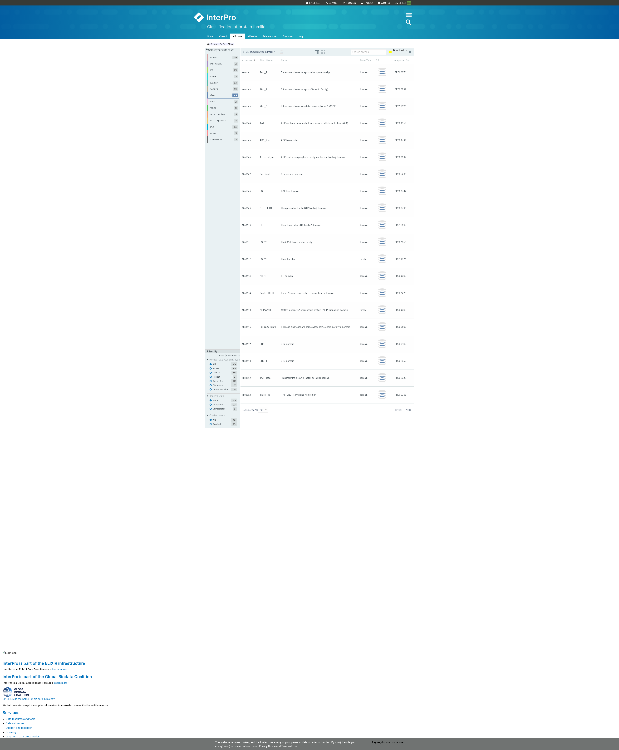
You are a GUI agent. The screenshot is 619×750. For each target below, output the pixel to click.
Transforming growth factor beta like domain (305, 377)
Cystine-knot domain (292, 174)
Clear (221, 356)
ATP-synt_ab (267, 157)
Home (210, 36)
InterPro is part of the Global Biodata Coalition (47, 676)
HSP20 (263, 242)
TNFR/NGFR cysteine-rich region (298, 394)
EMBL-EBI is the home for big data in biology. (29, 699)
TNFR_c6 (265, 394)
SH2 (262, 343)
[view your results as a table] (317, 52)
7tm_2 (263, 89)
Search (222, 36)
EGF (262, 191)
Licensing (11, 732)
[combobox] (394, 22)
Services (333, 2)
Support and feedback (19, 727)
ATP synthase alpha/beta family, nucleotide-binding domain (313, 157)
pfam (231, 44)
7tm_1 (263, 72)
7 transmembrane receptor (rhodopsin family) (305, 72)
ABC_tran (265, 140)
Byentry (223, 44)
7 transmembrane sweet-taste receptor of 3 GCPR (308, 106)
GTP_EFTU (266, 208)
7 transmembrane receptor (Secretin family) (304, 89)
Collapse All (233, 355)
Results (251, 36)
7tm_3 (263, 106)
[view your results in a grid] (323, 52)
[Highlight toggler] (390, 52)
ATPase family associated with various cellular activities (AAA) (314, 123)
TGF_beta (265, 377)
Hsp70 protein (288, 259)
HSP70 (263, 259)
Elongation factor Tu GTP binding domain (303, 208)
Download (288, 36)
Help (301, 36)
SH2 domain (287, 343)
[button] (408, 22)
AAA (262, 123)
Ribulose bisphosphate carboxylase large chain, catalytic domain (315, 326)
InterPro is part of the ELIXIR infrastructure (44, 663)
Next (408, 409)
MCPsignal (265, 309)
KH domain (287, 275)
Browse (237, 36)
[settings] (410, 52)
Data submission (15, 723)
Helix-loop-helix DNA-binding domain (300, 225)
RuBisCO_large (268, 326)
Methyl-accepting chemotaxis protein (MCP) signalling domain (314, 309)
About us (385, 2)
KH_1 (263, 275)
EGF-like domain (290, 191)
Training (368, 2)
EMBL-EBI (314, 2)
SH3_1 (263, 360)
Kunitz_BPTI (267, 293)
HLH (262, 225)
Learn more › (59, 669)
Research (351, 2)
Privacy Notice (267, 746)
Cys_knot (265, 174)
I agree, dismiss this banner (388, 742)
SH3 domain (287, 360)
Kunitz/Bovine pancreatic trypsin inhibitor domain (307, 293)
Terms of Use (289, 746)
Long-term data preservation (22, 736)
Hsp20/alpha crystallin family (296, 242)
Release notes (270, 36)
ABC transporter (289, 140)
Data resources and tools (20, 718)
